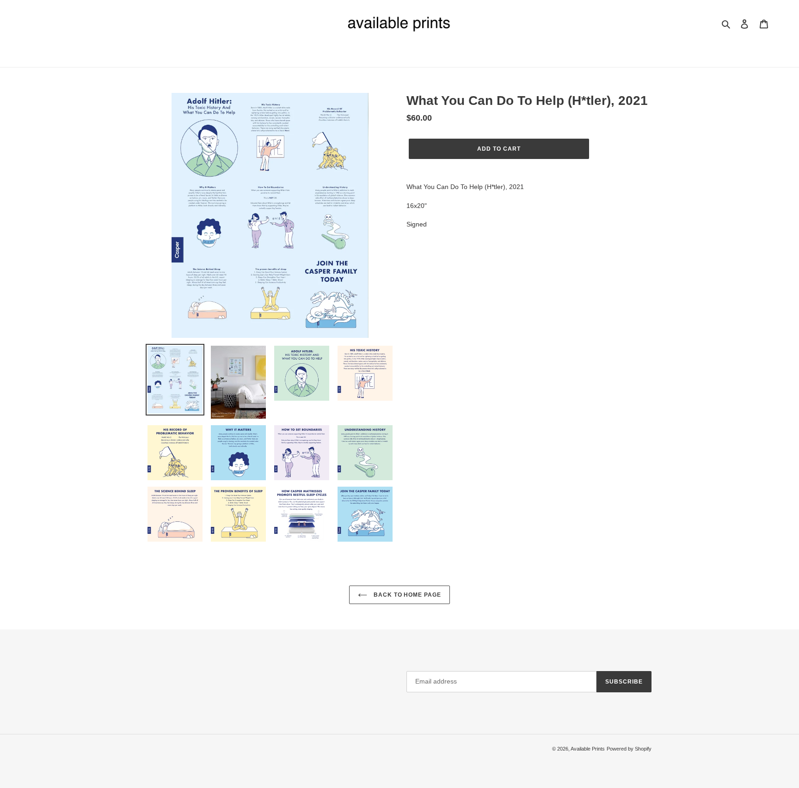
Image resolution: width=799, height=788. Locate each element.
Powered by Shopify (629, 748)
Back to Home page (406, 595)
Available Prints (588, 748)
